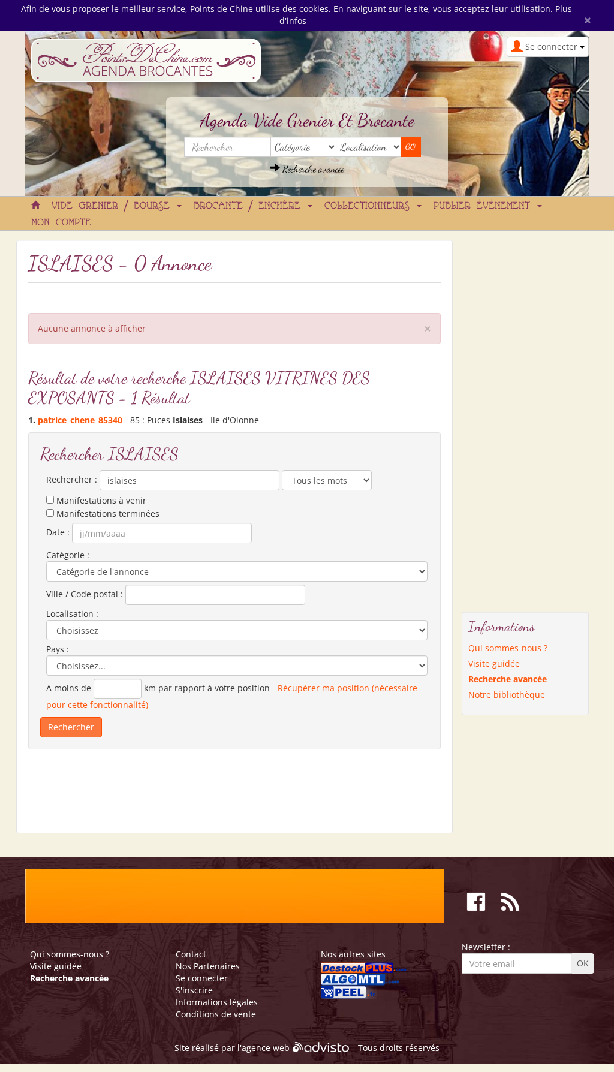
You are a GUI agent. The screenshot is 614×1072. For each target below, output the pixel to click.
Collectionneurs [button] (370, 206)
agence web (266, 1048)
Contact (191, 954)
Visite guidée (494, 663)
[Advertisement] (510, 420)
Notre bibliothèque (506, 694)
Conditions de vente (216, 1014)
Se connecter (202, 978)
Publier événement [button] (485, 206)
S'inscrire (194, 990)
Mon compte (61, 223)
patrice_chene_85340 (80, 420)
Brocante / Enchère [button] (250, 206)
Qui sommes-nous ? (507, 648)
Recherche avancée (312, 168)
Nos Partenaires (208, 966)
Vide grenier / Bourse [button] (114, 206)
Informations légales (217, 1002)
